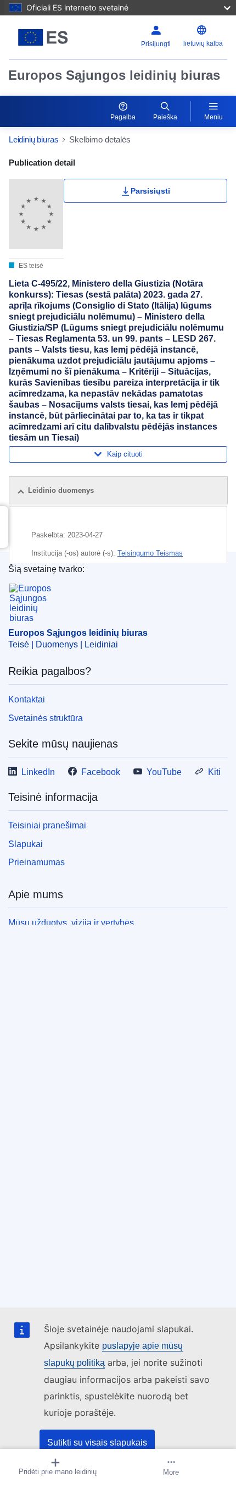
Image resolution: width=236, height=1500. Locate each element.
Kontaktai (26, 699)
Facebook (100, 772)
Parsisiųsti (150, 190)
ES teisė (30, 266)
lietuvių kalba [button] (203, 43)
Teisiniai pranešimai (47, 825)
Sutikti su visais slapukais (97, 1442)
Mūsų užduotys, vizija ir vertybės (71, 922)
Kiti (214, 772)
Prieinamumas (36, 862)
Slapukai (25, 844)
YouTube (164, 772)
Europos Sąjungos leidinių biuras (114, 75)
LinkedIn (38, 772)
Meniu (213, 117)
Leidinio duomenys (61, 490)
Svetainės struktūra (45, 718)
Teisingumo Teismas (150, 553)
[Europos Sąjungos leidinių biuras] (47, 37)
